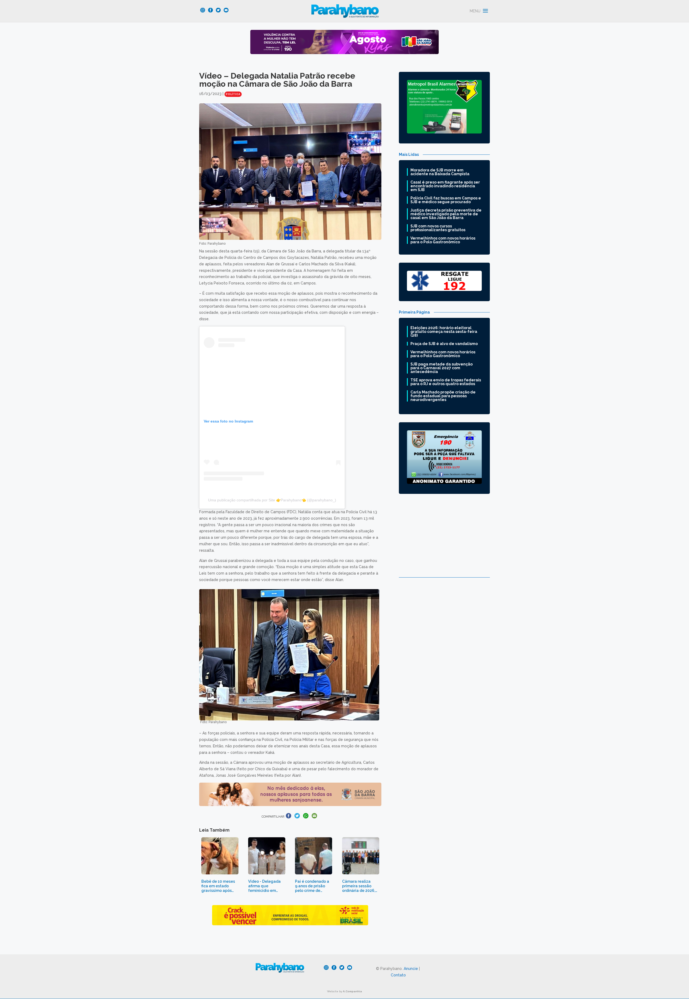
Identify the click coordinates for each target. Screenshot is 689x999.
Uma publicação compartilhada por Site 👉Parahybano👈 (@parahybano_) (272, 500)
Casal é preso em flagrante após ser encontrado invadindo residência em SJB (445, 186)
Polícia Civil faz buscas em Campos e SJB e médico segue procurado (445, 200)
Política (233, 94)
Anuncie (411, 968)
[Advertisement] (444, 539)
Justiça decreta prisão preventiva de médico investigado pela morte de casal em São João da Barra (445, 214)
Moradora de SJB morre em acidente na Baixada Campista (439, 172)
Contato (398, 975)
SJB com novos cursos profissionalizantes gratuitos (437, 228)
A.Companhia (352, 991)
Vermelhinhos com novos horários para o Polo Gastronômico (442, 240)
